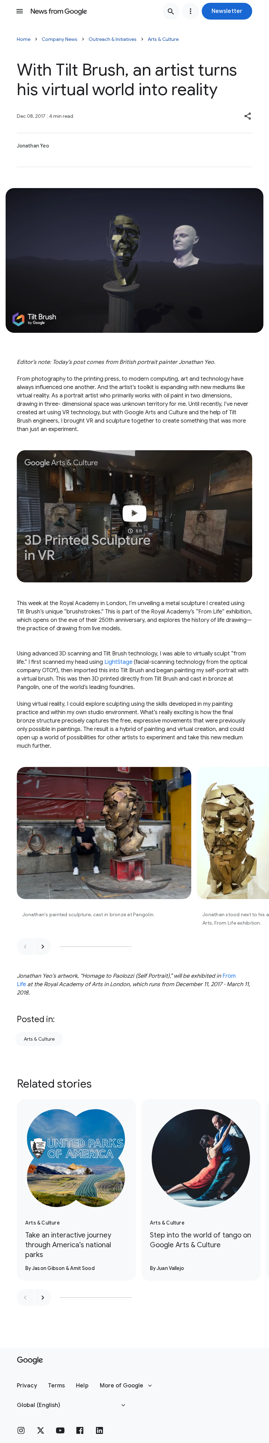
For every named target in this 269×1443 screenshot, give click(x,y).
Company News (59, 39)
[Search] (171, 11)
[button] (227, 11)
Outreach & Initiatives (113, 39)
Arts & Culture (163, 39)
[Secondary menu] (190, 11)
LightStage (119, 662)
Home (23, 39)
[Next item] (42, 946)
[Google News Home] (59, 11)
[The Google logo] (30, 1360)
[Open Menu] (19, 11)
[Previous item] (25, 946)
